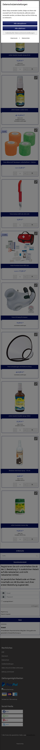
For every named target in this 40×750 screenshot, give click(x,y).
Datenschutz (26, 38)
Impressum (13, 38)
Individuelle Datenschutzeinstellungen (20, 33)
